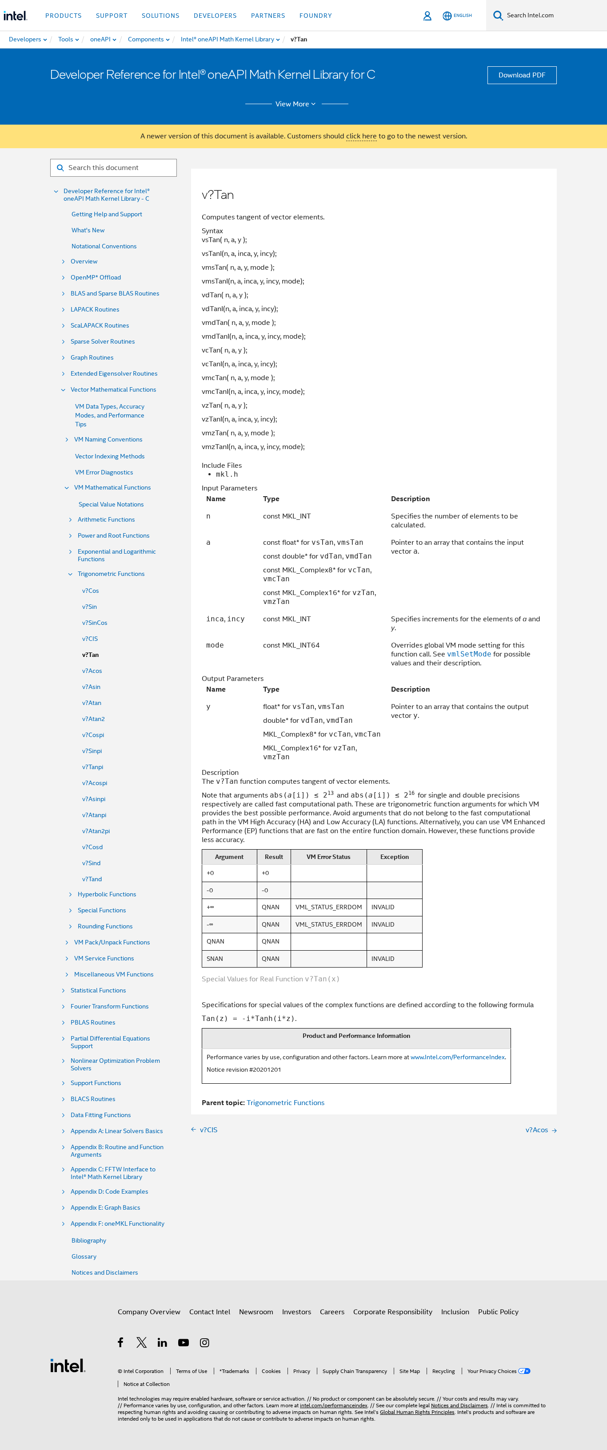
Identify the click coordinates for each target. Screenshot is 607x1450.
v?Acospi (94, 783)
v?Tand (92, 879)
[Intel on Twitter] (142, 1344)
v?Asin (91, 687)
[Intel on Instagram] (205, 1344)
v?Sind (91, 863)
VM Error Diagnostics (104, 472)
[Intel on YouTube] (184, 1344)
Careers (332, 1312)
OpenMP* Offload (96, 277)
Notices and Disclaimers (105, 1272)
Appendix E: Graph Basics (105, 1207)
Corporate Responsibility (392, 1312)
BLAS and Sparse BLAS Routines (115, 293)
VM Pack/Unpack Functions (112, 942)
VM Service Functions (104, 958)
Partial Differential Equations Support (110, 1042)
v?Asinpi (93, 799)
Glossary (84, 1256)
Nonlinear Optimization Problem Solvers (115, 1064)
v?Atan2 (93, 719)
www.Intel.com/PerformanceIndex (458, 1057)
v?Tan (90, 655)
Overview (84, 261)
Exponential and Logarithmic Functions (117, 555)
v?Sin (89, 607)
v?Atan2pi (96, 831)
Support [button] (112, 16)
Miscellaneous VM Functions (114, 974)
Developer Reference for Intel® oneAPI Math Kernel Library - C (107, 195)
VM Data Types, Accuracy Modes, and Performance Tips (109, 415)
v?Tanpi (92, 767)
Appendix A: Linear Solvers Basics (117, 1131)
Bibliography (89, 1240)
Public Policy (498, 1312)
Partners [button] (268, 16)
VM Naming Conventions (108, 439)
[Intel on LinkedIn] (163, 1344)
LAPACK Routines (95, 309)
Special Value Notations (111, 504)
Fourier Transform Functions (110, 1006)
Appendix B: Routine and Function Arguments (117, 1150)
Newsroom (256, 1312)
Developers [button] (215, 16)
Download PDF (522, 75)
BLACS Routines (93, 1099)
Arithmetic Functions (106, 519)
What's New (88, 230)
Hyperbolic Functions (107, 894)
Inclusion (455, 1312)
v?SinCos (95, 623)
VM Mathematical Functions (112, 487)
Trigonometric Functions (111, 574)
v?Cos (90, 591)
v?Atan (91, 703)
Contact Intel (209, 1312)
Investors (296, 1312)
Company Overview (149, 1312)
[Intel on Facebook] (121, 1344)
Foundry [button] (316, 16)
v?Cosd (92, 847)
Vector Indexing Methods (110, 456)
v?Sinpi (92, 751)
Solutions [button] (161, 16)
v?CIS (90, 639)
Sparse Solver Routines (103, 341)
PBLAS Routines (93, 1022)
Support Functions (96, 1083)
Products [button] (63, 16)
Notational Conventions (104, 246)
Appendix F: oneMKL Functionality (117, 1223)
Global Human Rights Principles (417, 1412)
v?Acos (92, 671)
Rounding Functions (105, 926)
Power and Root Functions (114, 535)
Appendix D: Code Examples (109, 1191)
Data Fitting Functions (101, 1115)
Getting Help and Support (107, 214)
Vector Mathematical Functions (113, 389)
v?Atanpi (94, 815)
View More (292, 104)
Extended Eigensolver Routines (114, 373)
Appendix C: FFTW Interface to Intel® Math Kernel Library (113, 1173)
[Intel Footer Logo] (68, 1365)
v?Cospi (93, 735)
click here (361, 136)
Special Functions (102, 910)
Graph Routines (92, 357)
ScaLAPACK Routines (100, 325)
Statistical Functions (98, 990)
